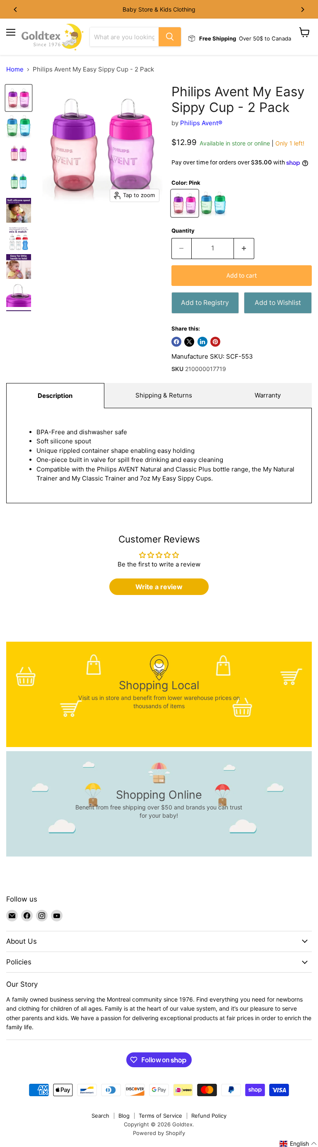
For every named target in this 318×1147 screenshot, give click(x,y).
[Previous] (16, 9)
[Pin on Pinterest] (215, 342)
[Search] (170, 36)
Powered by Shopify (159, 1133)
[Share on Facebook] (176, 342)
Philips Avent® (201, 123)
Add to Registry (205, 303)
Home (15, 69)
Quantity (183, 231)
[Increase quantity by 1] (244, 248)
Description (55, 396)
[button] (298, 1143)
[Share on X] (189, 342)
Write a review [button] (159, 587)
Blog (124, 1115)
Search (100, 1115)
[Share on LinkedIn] (202, 342)
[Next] (302, 9)
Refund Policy (208, 1115)
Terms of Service (160, 1115)
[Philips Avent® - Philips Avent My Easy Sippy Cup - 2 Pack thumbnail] (18, 98)
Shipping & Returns (163, 395)
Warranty (268, 395)
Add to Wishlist (278, 303)
